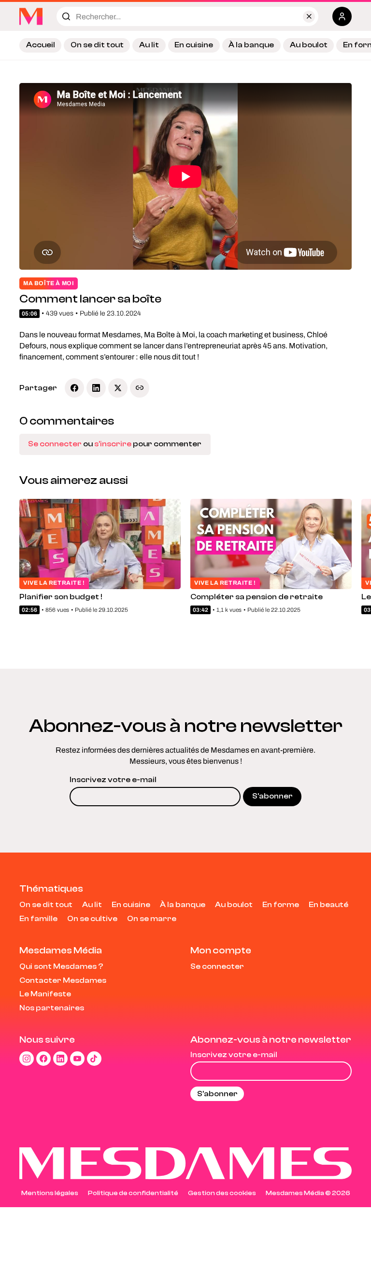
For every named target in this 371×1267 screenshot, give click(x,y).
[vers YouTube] (77, 1058)
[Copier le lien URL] (139, 388)
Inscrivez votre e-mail (113, 779)
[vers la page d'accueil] (31, 16)
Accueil (40, 45)
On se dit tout (97, 45)
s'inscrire (112, 444)
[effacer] (309, 17)
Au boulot (309, 45)
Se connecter (55, 444)
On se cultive (92, 918)
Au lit (149, 45)
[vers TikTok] (94, 1058)
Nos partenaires (51, 1008)
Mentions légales (49, 1193)
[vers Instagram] (26, 1058)
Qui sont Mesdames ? (61, 966)
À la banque (251, 45)
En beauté (328, 904)
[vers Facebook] (43, 1058)
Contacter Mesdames (62, 980)
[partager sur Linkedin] (96, 388)
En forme (280, 904)
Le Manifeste (45, 994)
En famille (38, 918)
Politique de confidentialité (133, 1193)
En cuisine (193, 45)
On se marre (151, 918)
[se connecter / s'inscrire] (342, 16)
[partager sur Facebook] (74, 388)
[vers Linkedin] (60, 1058)
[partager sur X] (118, 388)
